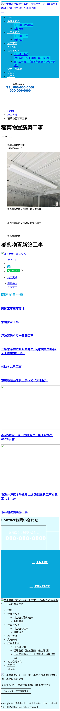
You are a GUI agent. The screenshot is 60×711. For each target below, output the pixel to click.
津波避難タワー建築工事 (17, 335)
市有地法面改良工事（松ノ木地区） (24, 380)
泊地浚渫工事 (10, 322)
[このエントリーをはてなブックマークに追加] (8, 267)
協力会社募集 (14, 69)
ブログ (11, 72)
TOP (9, 17)
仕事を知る (13, 32)
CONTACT (12, 94)
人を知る (12, 47)
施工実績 (12, 43)
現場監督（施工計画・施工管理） (32, 58)
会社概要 (18, 28)
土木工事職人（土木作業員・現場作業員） (34, 656)
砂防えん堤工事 (11, 367)
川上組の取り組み (23, 25)
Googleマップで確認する (16, 690)
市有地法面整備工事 (14, 512)
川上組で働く (21, 54)
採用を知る (13, 50)
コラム (11, 76)
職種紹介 (18, 39)
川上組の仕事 (21, 36)
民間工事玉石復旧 (13, 308)
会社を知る (13, 21)
